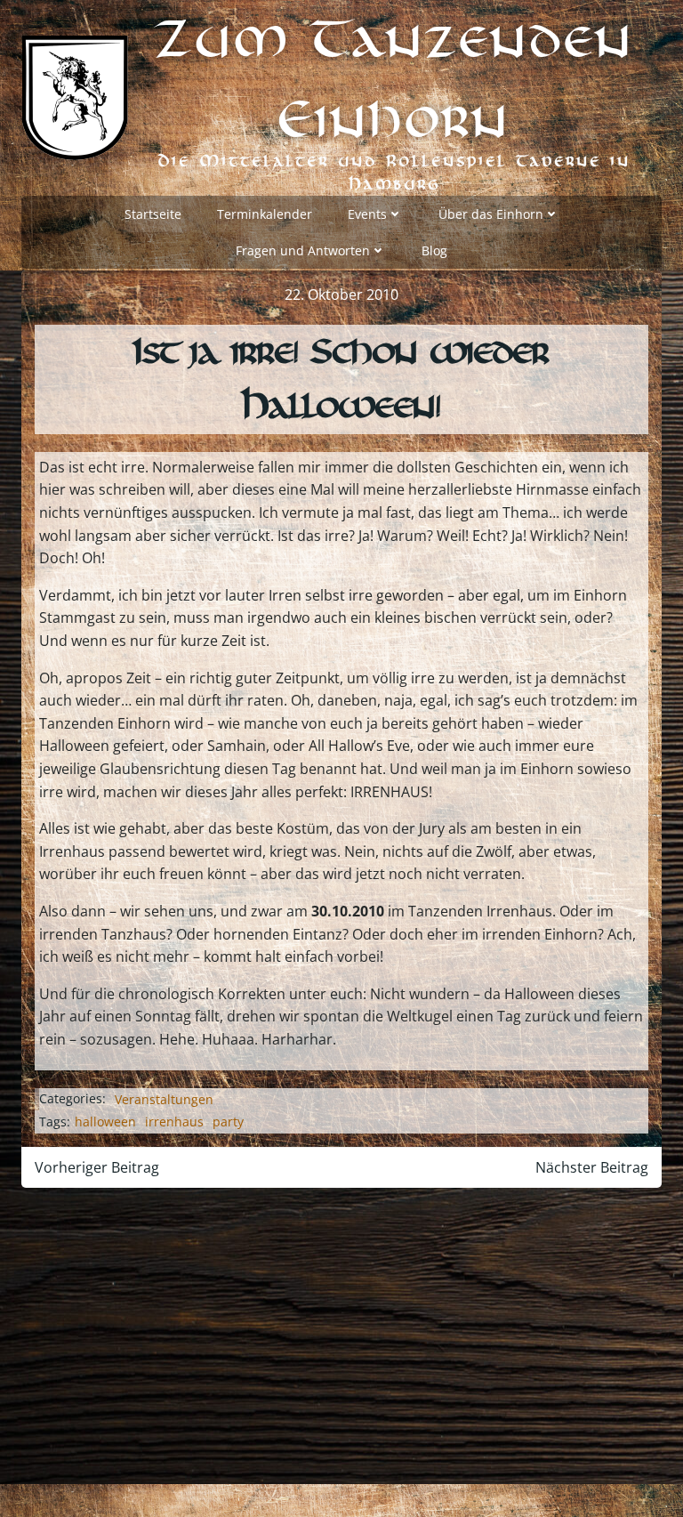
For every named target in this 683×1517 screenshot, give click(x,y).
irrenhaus (174, 1121)
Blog (434, 250)
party (228, 1121)
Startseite (153, 214)
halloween (105, 1121)
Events (367, 214)
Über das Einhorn (490, 214)
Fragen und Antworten (303, 250)
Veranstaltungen (164, 1099)
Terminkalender (264, 214)
